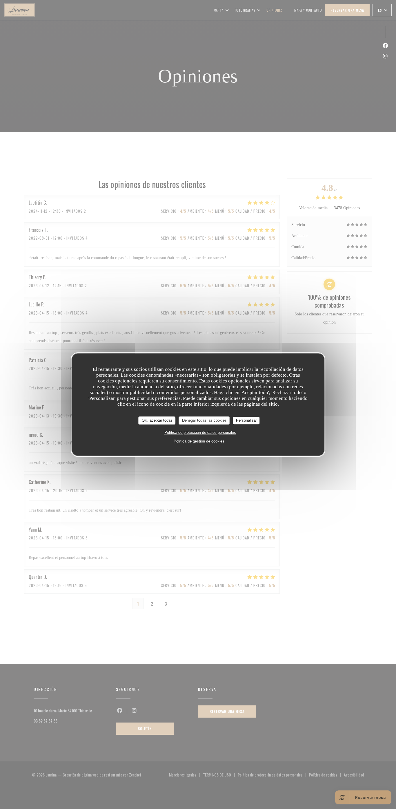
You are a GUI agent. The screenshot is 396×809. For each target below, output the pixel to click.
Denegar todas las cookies (204, 420)
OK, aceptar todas (157, 420)
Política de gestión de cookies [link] (199, 441)
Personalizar (246, 420)
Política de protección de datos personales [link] (200, 432)
